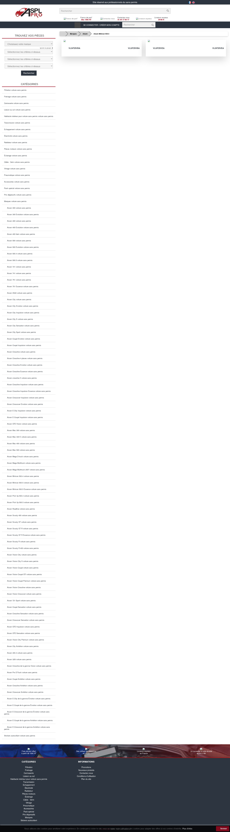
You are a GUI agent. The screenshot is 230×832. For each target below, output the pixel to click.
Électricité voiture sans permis (16, 136)
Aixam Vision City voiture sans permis (21, 554)
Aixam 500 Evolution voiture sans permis (22, 247)
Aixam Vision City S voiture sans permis (21, 561)
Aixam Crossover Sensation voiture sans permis (24, 620)
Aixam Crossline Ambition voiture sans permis (24, 685)
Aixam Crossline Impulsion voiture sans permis (24, 384)
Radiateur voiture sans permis (15, 142)
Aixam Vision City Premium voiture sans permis (24, 639)
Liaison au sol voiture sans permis (17, 109)
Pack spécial (29, 811)
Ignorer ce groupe (45, 48)
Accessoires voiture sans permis (16, 181)
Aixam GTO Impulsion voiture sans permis (22, 626)
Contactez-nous (86, 773)
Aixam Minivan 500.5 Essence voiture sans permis (25, 489)
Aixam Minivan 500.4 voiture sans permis (22, 476)
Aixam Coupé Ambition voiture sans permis (22, 679)
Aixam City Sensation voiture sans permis (22, 325)
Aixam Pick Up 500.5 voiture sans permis (22, 502)
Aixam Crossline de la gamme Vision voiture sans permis (28, 666)
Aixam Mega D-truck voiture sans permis (22, 456)
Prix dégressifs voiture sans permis (17, 194)
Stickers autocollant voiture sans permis (19, 735)
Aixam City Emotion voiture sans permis (21, 306)
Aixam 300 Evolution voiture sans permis (22, 214)
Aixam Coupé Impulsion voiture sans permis (23, 345)
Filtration (28, 767)
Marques (28, 817)
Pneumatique (28, 805)
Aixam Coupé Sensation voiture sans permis (23, 607)
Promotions (86, 767)
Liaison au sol (29, 776)
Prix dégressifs (29, 814)
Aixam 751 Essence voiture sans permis (21, 286)
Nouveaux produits (86, 770)
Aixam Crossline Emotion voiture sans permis (23, 365)
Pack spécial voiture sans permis (17, 188)
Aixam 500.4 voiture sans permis (18, 253)
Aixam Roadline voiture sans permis (20, 509)
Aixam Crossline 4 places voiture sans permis (23, 358)
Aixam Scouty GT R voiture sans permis (21, 528)
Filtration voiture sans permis (15, 90)
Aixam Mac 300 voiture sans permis (20, 430)
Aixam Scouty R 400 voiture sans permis (22, 548)
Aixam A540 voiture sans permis (18, 293)
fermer (223, 828)
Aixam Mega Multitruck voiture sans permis (23, 463)
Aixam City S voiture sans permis (19, 319)
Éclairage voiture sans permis (15, 155)
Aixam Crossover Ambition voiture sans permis (24, 692)
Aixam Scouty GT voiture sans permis (20, 522)
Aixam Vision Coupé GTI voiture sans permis (23, 574)
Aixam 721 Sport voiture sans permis (20, 600)
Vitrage (29, 802)
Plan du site (86, 779)
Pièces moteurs (28, 793)
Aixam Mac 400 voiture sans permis (20, 443)
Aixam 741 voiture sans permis (18, 273)
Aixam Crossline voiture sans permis (20, 351)
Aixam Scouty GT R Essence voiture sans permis (25, 535)
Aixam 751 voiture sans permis (18, 279)
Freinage (29, 770)
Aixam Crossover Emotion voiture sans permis (24, 404)
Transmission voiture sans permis (17, 122)
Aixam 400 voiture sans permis (18, 221)
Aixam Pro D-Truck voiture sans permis (21, 672)
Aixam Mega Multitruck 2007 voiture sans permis (25, 469)
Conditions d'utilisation (86, 776)
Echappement (29, 785)
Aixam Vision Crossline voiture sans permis (23, 587)
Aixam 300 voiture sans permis (18, 208)
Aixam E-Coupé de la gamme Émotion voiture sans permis (28, 705)
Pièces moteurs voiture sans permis (18, 149)
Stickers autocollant (29, 820)
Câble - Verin (28, 799)
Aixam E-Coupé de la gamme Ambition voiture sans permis (29, 720)
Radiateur (29, 790)
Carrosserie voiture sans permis (16, 103)
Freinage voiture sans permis (15, 96)
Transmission (28, 782)
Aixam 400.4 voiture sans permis (18, 653)
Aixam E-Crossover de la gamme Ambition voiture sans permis (27, 728)
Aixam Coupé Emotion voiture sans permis (22, 338)
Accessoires (29, 808)
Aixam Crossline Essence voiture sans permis (24, 371)
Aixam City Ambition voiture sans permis (22, 646)
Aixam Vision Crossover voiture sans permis (23, 594)
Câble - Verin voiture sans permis (17, 162)
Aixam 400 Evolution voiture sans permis (22, 227)
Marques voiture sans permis (15, 201)
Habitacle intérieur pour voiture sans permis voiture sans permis (28, 116)
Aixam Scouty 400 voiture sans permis (21, 515)
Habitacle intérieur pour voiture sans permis (28, 779)
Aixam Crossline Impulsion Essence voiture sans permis (28, 391)
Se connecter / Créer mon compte (101, 25)
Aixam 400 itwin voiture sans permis (20, 234)
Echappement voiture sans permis (17, 129)
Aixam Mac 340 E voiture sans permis (21, 437)
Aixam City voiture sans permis (18, 299)
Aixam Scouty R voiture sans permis (20, 541)
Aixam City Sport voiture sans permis (20, 332)
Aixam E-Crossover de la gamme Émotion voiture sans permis (27, 712)
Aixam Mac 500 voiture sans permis (20, 450)
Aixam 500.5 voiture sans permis (18, 260)
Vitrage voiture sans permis (14, 168)
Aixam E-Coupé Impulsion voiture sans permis (24, 417)
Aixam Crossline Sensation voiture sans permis (24, 613)
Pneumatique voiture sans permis (17, 175)
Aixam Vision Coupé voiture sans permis (21, 567)
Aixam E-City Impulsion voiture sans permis (23, 410)
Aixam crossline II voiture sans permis (21, 378)
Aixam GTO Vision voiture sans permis (21, 424)
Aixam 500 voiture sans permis (18, 240)
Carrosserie (29, 773)
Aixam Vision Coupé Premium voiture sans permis (25, 581)
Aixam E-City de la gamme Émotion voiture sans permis (27, 698)
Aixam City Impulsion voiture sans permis (22, 312)
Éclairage (29, 796)
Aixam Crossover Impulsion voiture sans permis (24, 397)
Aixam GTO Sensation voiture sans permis (22, 633)
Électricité (29, 788)
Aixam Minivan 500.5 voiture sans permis (22, 482)
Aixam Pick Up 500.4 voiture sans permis (22, 496)
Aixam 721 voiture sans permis (18, 266)
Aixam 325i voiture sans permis (18, 659)
